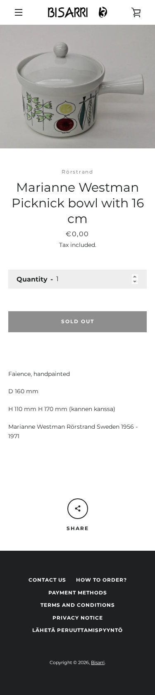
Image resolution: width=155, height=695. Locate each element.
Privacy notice (77, 618)
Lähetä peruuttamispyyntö (77, 630)
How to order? (101, 580)
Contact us (47, 580)
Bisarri (98, 662)
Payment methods (77, 592)
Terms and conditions (78, 605)
